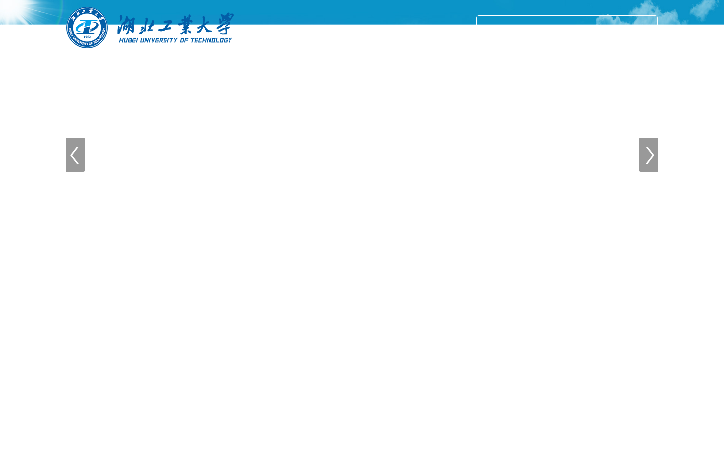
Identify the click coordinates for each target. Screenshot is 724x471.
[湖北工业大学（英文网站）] (150, 53)
